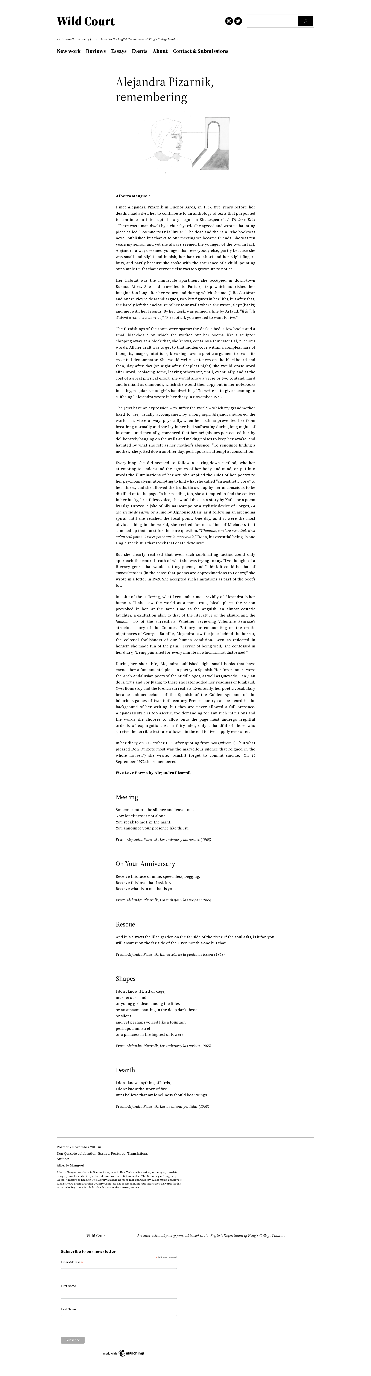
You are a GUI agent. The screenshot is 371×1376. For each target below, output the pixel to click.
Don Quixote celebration (76, 1153)
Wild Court (86, 20)
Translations (137, 1153)
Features (118, 1153)
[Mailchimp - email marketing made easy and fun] (123, 1356)
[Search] (305, 21)
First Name (68, 1286)
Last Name (68, 1309)
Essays (103, 1153)
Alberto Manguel (70, 1165)
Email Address (72, 1262)
